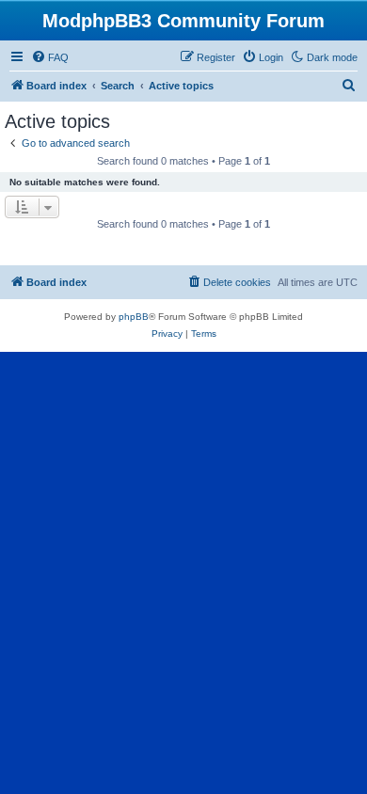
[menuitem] (50, 57)
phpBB (134, 316)
